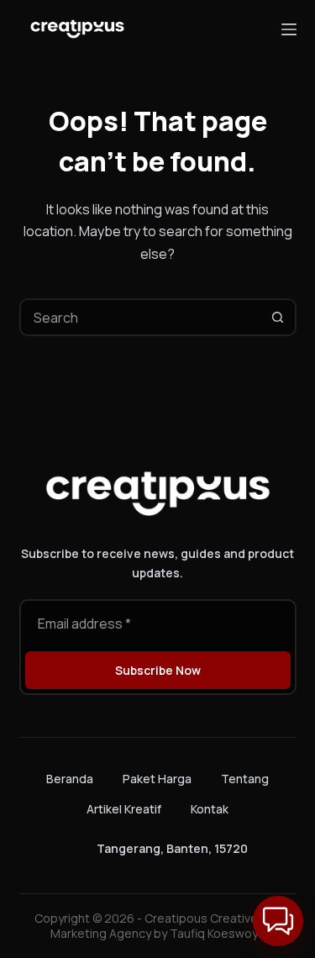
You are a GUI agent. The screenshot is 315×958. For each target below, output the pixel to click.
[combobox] (140, 317)
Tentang (245, 779)
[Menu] (289, 29)
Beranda (69, 779)
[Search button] (277, 317)
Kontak (209, 809)
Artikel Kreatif (124, 809)
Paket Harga (157, 779)
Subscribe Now (158, 670)
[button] (278, 921)
